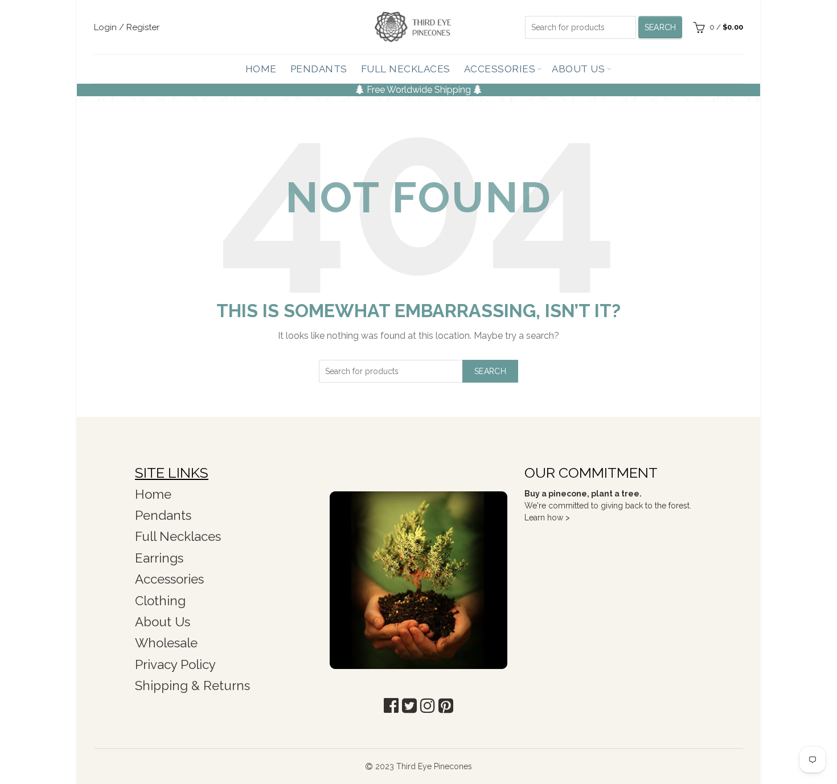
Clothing (160, 600)
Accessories (500, 69)
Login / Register (126, 27)
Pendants (318, 69)
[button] (391, 706)
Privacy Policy (175, 664)
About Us (578, 69)
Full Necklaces (405, 69)
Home (261, 69)
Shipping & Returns (192, 685)
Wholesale (166, 642)
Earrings (159, 558)
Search (660, 27)
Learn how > (547, 517)
